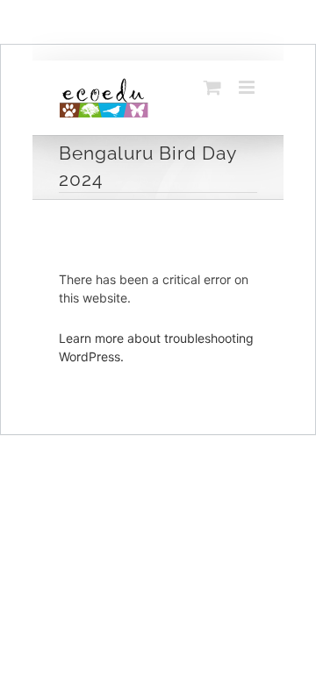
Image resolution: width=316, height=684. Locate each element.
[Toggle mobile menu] (248, 87)
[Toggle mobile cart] (212, 87)
